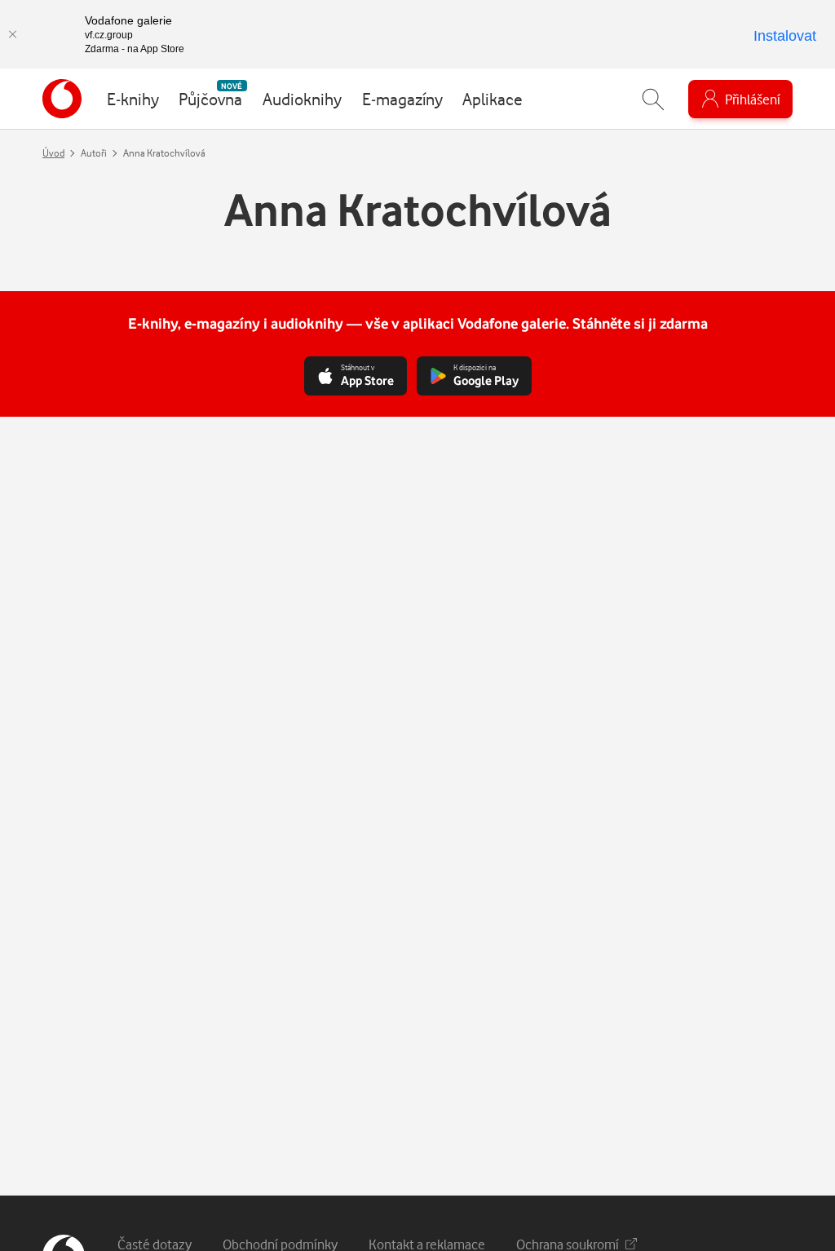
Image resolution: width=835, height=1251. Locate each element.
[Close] (12, 34)
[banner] (62, 98)
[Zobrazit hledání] (653, 99)
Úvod (53, 153)
